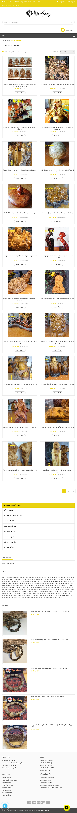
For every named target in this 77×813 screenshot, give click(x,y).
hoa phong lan (28, 583)
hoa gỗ (21, 583)
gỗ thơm (62, 581)
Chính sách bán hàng (47, 777)
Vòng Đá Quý (9, 537)
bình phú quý (30, 577)
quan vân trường (41, 587)
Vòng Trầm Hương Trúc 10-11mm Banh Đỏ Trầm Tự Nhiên (49, 668)
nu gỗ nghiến (40, 585)
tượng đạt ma (38, 589)
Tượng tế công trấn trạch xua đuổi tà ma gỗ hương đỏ (20, 427)
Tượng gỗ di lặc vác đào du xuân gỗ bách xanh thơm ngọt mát (57, 342)
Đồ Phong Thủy (10, 542)
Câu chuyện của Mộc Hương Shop (13, 763)
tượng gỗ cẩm (32, 591)
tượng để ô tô (57, 589)
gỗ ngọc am (15, 581)
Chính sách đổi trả (46, 782)
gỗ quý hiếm (45, 581)
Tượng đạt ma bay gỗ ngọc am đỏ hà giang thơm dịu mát (20, 471)
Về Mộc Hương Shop (46, 760)
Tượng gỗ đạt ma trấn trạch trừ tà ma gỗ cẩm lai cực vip (57, 471)
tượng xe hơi (50, 597)
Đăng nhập (61, 2)
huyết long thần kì (54, 583)
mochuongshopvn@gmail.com (25, 2)
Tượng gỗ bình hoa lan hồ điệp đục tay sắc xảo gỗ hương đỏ (57, 128)
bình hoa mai (20, 577)
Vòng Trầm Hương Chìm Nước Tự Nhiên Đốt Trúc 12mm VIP (50, 611)
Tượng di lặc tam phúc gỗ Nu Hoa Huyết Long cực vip (20, 256)
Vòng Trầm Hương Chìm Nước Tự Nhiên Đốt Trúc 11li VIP (49, 639)
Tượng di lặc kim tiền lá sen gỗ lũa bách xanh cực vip (20, 384)
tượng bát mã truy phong (15, 589)
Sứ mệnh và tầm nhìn (9, 765)
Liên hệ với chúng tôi (9, 768)
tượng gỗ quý (68, 591)
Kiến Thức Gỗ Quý (46, 763)
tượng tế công (31, 597)
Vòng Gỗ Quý (9, 510)
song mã (50, 587)
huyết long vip (65, 583)
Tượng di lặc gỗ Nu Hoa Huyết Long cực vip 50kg (57, 213)
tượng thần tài (40, 597)
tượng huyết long (52, 593)
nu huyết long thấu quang (17, 587)
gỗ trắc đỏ (68, 581)
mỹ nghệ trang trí (29, 585)
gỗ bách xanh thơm (50, 579)
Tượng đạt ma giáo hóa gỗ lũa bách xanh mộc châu (19, 170)
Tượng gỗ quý (9, 547)
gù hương (15, 583)
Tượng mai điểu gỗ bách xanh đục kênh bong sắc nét (57, 84)
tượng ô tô (35, 595)
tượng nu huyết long (24, 595)
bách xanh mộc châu (9, 577)
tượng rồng (9, 597)
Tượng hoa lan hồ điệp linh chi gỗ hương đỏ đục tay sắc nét (19, 128)
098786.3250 (8, 2)
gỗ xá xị (8, 583)
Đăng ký (72, 2)
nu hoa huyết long (50, 585)
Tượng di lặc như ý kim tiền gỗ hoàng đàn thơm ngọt (57, 427)
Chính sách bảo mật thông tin (49, 785)
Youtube (17, 5)
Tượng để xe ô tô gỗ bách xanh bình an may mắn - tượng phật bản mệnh (20, 85)
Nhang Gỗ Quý (9, 531)
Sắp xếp (56, 51)
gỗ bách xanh (17, 579)
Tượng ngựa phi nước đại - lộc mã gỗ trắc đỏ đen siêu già (57, 257)
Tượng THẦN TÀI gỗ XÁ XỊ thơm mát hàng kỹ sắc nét (57, 384)
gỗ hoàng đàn (61, 579)
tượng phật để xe (59, 595)
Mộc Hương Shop (8, 563)
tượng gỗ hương (43, 591)
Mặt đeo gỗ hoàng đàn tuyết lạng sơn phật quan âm (57, 298)
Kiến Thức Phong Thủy (47, 768)
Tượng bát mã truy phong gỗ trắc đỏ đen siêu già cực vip (20, 342)
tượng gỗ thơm (17, 593)
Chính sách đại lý (45, 780)
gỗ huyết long (6, 581)
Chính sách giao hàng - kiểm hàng (51, 787)
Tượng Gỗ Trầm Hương (13, 515)
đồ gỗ (72, 577)
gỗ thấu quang (54, 581)
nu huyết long (61, 585)
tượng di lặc (66, 589)
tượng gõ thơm (7, 593)
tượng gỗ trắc (27, 593)
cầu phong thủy (52, 577)
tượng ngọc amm (11, 595)
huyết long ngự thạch (41, 583)
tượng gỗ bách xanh (20, 591)
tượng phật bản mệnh (46, 595)
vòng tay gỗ (58, 597)
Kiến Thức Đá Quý (46, 765)
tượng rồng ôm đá (20, 597)
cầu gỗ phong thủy (40, 577)
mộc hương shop (18, 585)
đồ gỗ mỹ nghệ (7, 579)
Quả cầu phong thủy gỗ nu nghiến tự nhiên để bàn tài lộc (57, 171)
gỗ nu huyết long (25, 581)
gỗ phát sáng (36, 581)
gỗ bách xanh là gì (37, 579)
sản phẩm (70, 30)
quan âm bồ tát (31, 587)
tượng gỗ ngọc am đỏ (56, 591)
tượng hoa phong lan (39, 593)
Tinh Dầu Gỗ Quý (10, 526)
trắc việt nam (58, 587)
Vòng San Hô (9, 521)
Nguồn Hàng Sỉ (45, 770)
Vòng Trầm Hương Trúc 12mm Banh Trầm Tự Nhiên (47, 696)
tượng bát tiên (28, 589)
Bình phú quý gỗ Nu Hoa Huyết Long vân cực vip (19, 213)
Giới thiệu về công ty (8, 760)
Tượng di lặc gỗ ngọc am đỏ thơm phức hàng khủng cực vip (19, 299)
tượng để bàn (47, 589)
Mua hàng (19, 93)
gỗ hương (70, 579)
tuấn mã (65, 587)
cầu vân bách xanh (64, 577)
